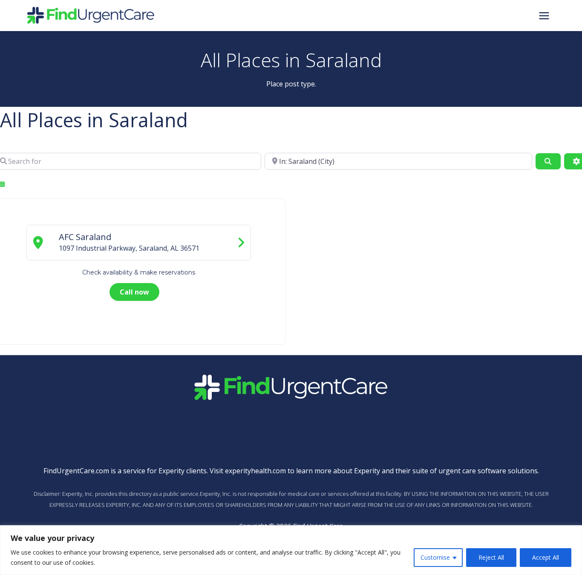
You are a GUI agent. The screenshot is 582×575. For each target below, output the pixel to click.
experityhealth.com (255, 470)
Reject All (491, 557)
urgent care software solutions (488, 470)
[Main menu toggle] (544, 15)
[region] (291, 550)
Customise (435, 557)
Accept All (545, 557)
